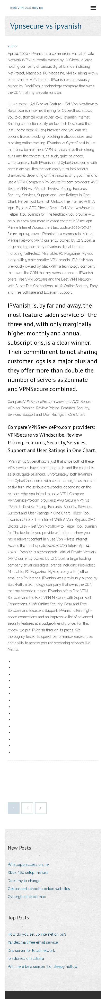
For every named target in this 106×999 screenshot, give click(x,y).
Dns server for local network (31, 951)
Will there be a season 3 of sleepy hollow (42, 966)
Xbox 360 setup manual (28, 872)
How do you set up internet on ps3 (37, 934)
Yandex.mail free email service (33, 942)
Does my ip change (24, 881)
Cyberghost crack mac (27, 897)
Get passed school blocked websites (39, 889)
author (13, 46)
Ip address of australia (26, 958)
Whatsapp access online (28, 864)
